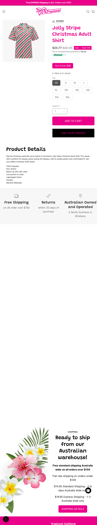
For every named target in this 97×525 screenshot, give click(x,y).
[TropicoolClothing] (48, 11)
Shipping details (72, 508)
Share (60, 21)
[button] (87, 11)
